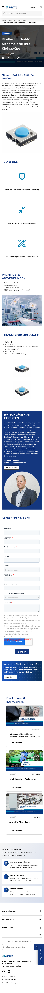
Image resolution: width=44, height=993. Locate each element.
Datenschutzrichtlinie (9, 979)
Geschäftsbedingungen (10, 983)
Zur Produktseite (11, 467)
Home (4, 20)
